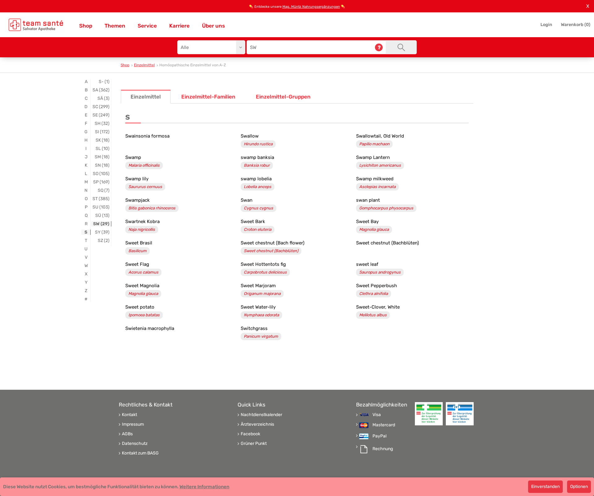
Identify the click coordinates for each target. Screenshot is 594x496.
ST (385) (101, 198)
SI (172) (102, 131)
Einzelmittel (144, 65)
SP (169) (101, 182)
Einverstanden (545, 486)
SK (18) (103, 140)
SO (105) (101, 173)
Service (147, 26)
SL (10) (103, 148)
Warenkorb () (575, 24)
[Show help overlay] (379, 47)
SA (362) (101, 90)
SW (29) (101, 223)
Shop (85, 26)
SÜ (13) (102, 215)
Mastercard (383, 425)
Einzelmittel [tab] (146, 97)
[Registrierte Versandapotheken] (429, 413)
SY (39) (102, 232)
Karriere (179, 26)
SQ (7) (104, 190)
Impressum (133, 424)
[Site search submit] (401, 47)
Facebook (250, 434)
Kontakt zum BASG (140, 453)
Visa (376, 415)
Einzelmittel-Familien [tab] (208, 97)
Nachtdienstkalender (261, 415)
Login (546, 24)
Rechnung (382, 449)
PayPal (379, 436)
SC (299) (101, 106)
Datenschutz (135, 443)
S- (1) (104, 81)
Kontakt (129, 415)
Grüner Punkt (254, 443)
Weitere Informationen (204, 486)
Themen (115, 26)
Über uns (213, 26)
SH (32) (102, 123)
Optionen (579, 486)
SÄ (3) (103, 98)
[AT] (36, 24)
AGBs (127, 434)
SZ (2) (104, 240)
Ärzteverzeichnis (257, 424)
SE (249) (101, 115)
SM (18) (102, 157)
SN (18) (102, 165)
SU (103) (101, 207)
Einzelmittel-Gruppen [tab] (283, 97)
